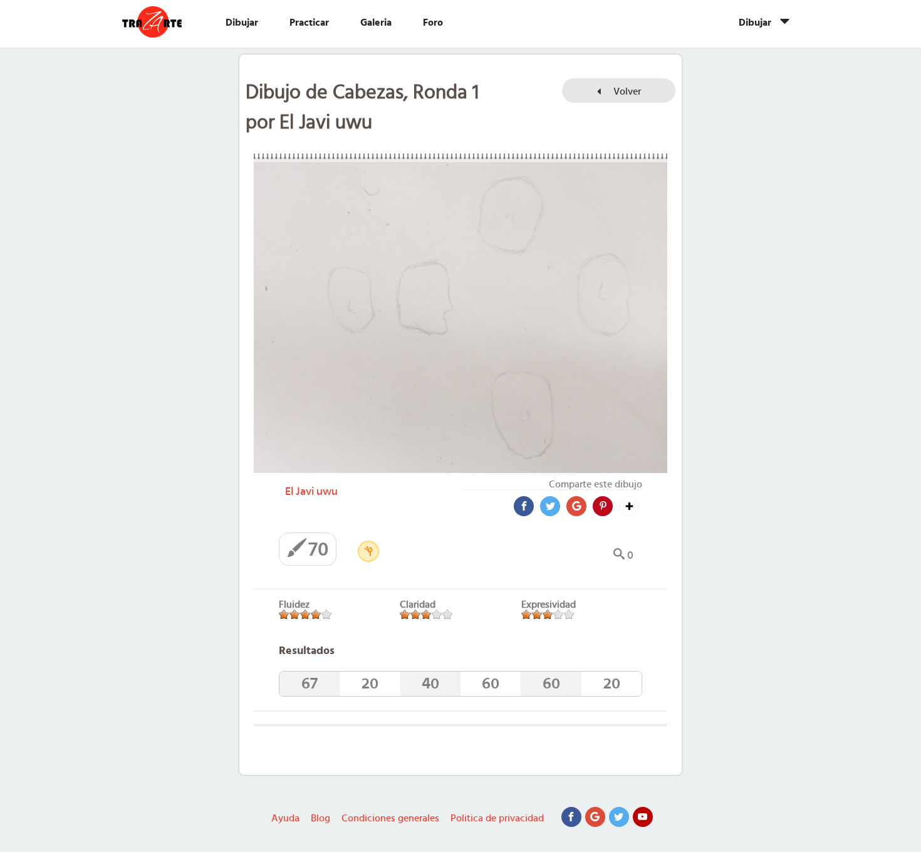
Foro (433, 23)
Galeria (376, 23)
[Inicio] (164, 22)
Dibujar (242, 23)
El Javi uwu (311, 491)
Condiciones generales (390, 818)
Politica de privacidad (497, 818)
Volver (626, 91)
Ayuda (285, 818)
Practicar (309, 23)
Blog (320, 818)
